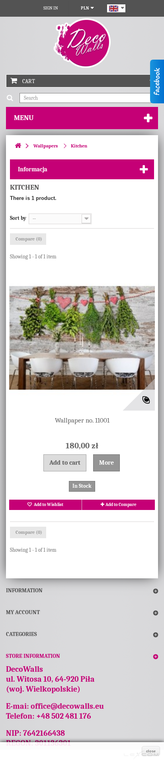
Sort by (18, 218)
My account (23, 612)
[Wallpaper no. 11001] (82, 338)
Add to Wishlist (48, 504)
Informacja (32, 169)
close (151, 751)
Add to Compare (121, 504)
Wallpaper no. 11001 (82, 420)
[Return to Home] (17, 146)
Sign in (50, 8)
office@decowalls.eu (67, 706)
